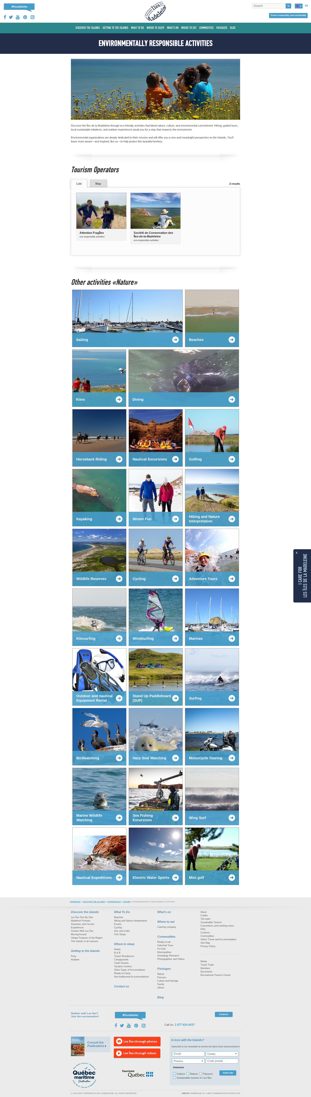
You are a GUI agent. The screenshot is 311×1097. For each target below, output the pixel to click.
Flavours (161, 977)
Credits (204, 915)
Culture (181, 1073)
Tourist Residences (124, 956)
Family (160, 984)
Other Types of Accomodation (129, 969)
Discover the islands (94, 902)
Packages (164, 968)
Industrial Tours (165, 945)
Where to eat (165, 921)
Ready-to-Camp (122, 973)
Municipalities (164, 952)
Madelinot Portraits (81, 920)
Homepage (75, 902)
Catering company (166, 927)
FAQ (202, 929)
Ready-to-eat (164, 942)
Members (205, 968)
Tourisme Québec (137, 1074)
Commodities (166, 936)
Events (117, 924)
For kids (161, 948)
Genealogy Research (168, 955)
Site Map (205, 942)
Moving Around (78, 934)
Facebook (5, 17)
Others (160, 987)
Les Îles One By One (82, 917)
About (203, 912)
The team (205, 919)
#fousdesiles (19, 6)
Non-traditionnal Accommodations (131, 976)
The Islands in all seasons (84, 941)
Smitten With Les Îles (82, 931)
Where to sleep (124, 944)
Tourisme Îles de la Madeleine (155, 11)
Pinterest (25, 17)
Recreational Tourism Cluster (215, 975)
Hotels (117, 949)
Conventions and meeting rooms (217, 925)
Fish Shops (120, 934)
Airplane (75, 959)
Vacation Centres (123, 966)
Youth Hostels (121, 963)
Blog (160, 997)
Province (178, 1061)
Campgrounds (121, 959)
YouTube (18, 17)
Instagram (32, 17)
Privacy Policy (208, 946)
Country (211, 1054)
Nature (126, 902)
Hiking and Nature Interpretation (130, 920)
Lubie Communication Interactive (223, 1093)
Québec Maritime (88, 1075)
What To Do (122, 912)
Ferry (73, 956)
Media (203, 961)
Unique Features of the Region (87, 937)
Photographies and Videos (171, 959)
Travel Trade (207, 964)
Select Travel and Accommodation (218, 939)
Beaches (118, 917)
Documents (206, 971)
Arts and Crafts (122, 931)
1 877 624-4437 (185, 1024)
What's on (164, 912)
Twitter (10, 17)
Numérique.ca (198, 1093)
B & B (117, 952)
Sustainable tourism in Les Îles (194, 1077)
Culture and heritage (167, 980)
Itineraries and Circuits (82, 924)
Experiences (114, 902)
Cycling (118, 927)
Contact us (121, 986)
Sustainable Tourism (211, 922)
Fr (306, 6)
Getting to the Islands (85, 950)
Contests (205, 932)
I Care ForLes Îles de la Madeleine (302, 575)
